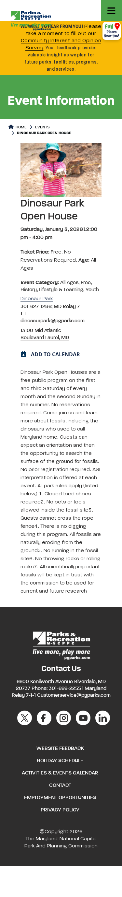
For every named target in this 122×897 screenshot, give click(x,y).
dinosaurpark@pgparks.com (52, 321)
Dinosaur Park (36, 298)
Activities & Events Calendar (60, 773)
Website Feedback (60, 748)
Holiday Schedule (60, 760)
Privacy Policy (60, 810)
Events (42, 127)
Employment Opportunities (60, 797)
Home (21, 127)
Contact (60, 785)
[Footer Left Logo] (61, 644)
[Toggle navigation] (111, 10)
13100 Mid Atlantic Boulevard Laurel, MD (44, 334)
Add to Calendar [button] (55, 354)
